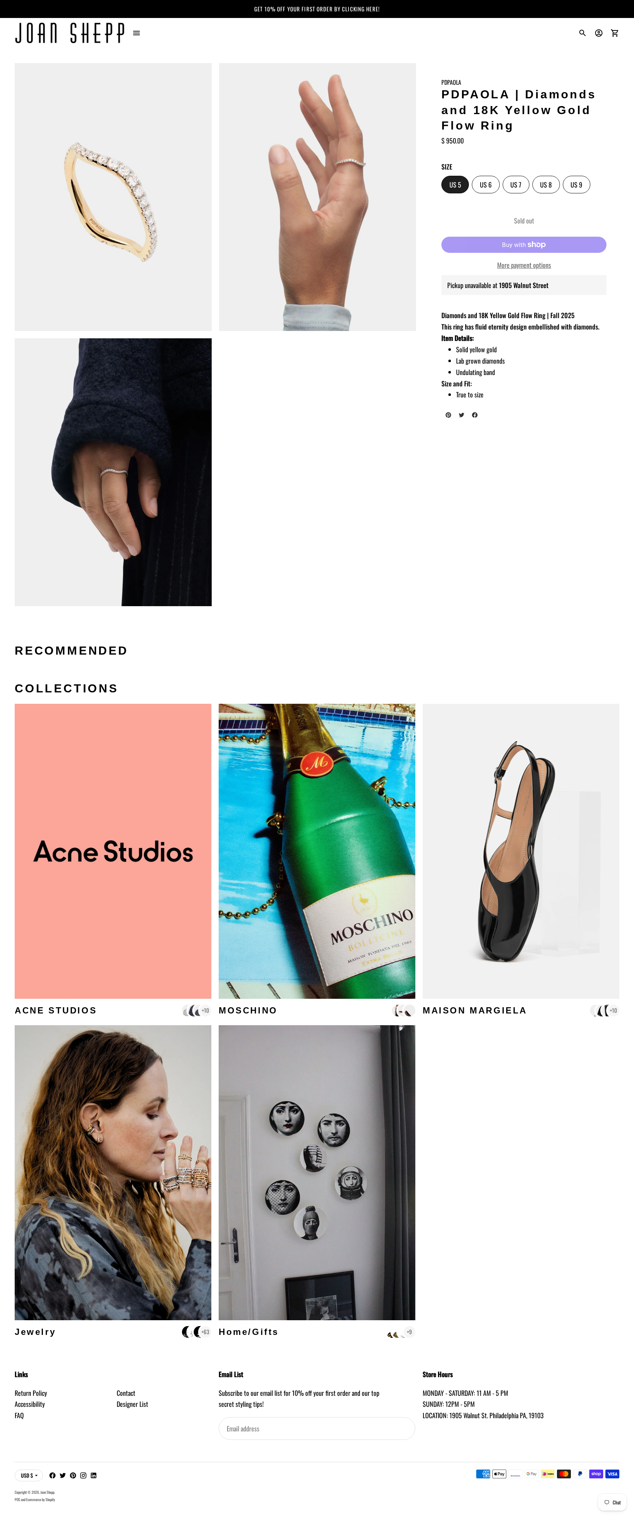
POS (17, 1499)
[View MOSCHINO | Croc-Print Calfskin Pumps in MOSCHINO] (409, 1010)
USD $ (27, 1475)
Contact (126, 1393)
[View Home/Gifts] (317, 1172)
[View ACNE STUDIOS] (113, 851)
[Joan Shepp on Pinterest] (73, 1475)
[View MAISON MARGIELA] (521, 851)
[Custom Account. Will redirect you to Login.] (599, 33)
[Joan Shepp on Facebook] (52, 1475)
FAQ (19, 1415)
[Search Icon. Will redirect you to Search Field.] (583, 33)
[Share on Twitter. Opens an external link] (461, 415)
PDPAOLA (451, 82)
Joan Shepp (47, 1492)
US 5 (459, 186)
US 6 (489, 186)
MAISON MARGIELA (475, 1010)
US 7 (519, 186)
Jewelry (35, 1332)
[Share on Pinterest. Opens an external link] (448, 415)
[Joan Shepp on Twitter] (62, 1475)
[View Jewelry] (113, 1172)
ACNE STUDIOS (56, 1010)
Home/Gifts (249, 1332)
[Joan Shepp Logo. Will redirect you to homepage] (70, 33)
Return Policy (31, 1393)
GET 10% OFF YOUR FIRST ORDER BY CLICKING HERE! (317, 9)
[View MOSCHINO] (317, 851)
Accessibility (30, 1404)
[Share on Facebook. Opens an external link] (474, 415)
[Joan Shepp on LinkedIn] (93, 1475)
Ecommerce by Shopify (40, 1499)
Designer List (132, 1404)
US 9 (580, 186)
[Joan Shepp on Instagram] (83, 1475)
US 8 (550, 186)
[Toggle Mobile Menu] (136, 33)
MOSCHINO (248, 1010)
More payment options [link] (524, 265)
